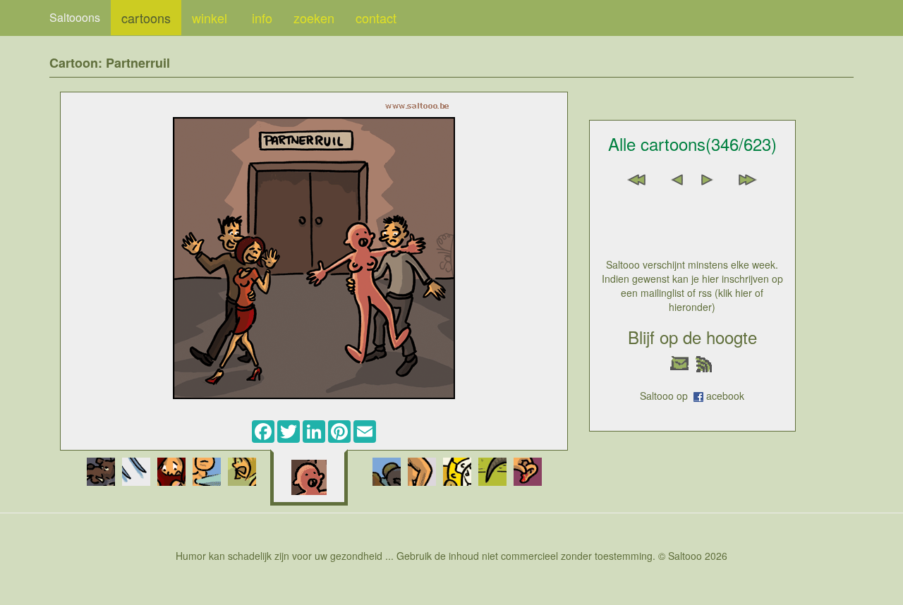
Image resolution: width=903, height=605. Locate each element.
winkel (211, 17)
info (262, 17)
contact (376, 17)
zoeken (313, 17)
